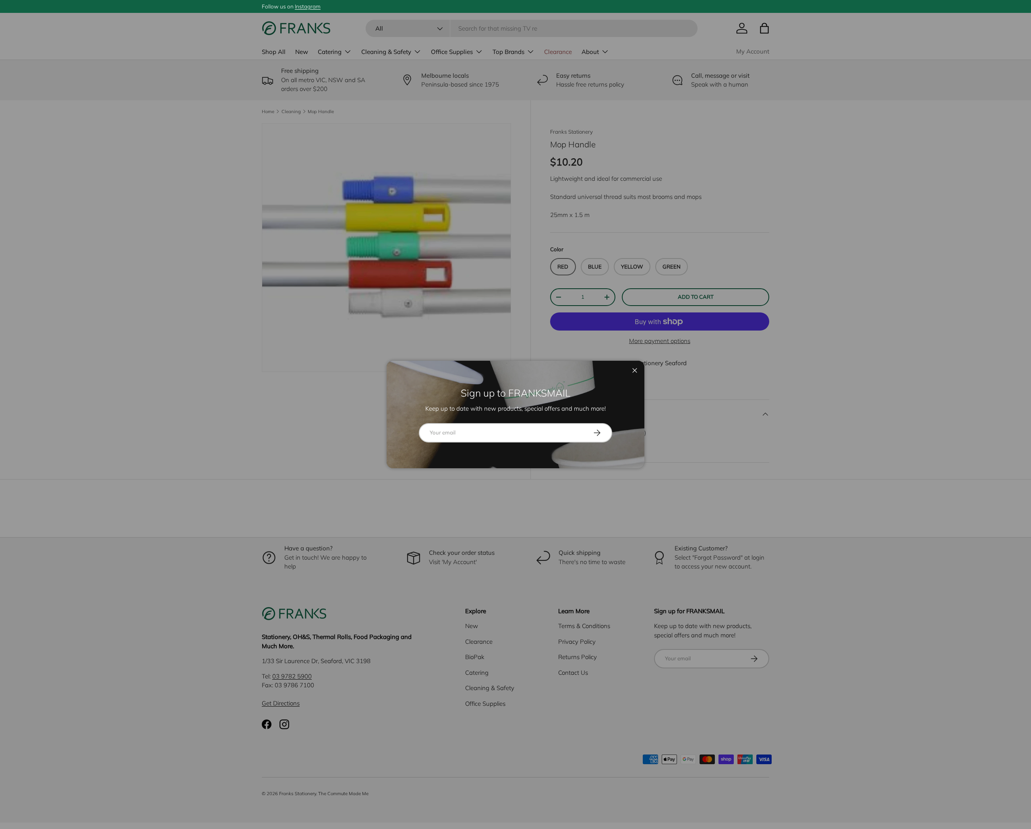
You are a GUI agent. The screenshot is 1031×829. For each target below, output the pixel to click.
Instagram (308, 6)
